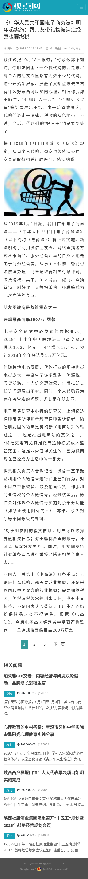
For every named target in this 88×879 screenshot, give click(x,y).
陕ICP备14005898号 (28, 869)
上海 (70, 411)
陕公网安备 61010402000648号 (55, 869)
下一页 (59, 644)
